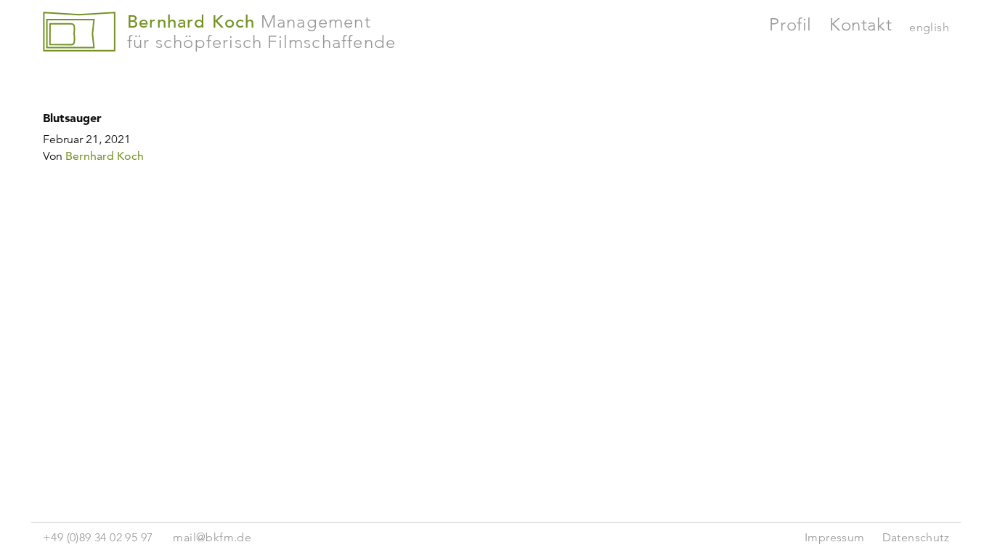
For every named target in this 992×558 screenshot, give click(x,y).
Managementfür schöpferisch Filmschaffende (261, 32)
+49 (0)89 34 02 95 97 (98, 537)
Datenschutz (915, 537)
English (929, 27)
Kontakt (860, 24)
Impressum (835, 537)
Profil (790, 24)
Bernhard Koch (104, 156)
